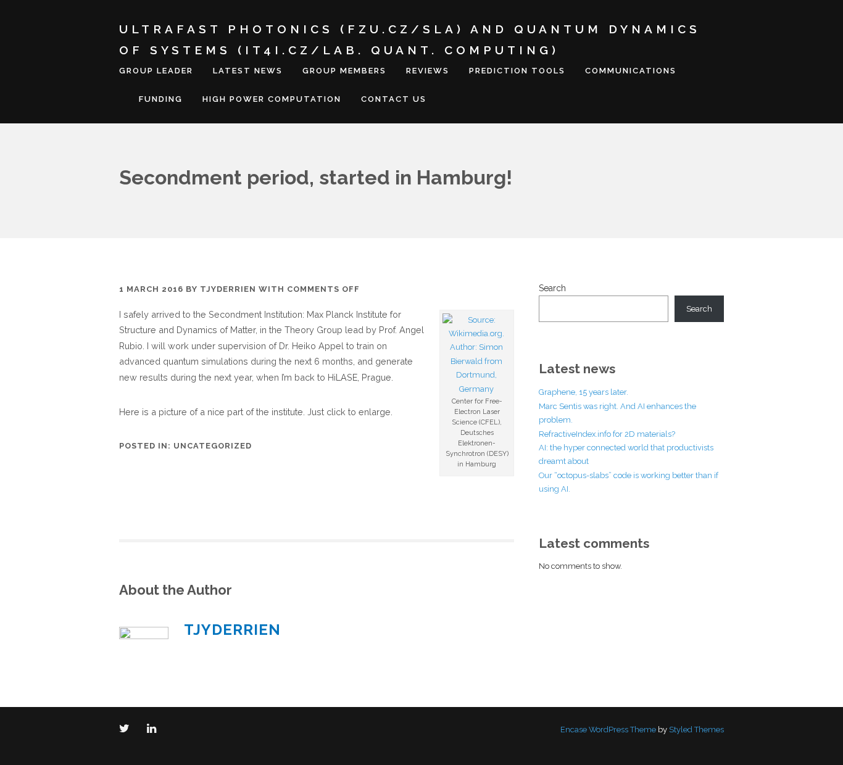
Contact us (393, 99)
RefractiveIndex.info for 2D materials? (607, 434)
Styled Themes (696, 729)
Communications (630, 70)
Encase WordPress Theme (608, 729)
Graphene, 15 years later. (583, 392)
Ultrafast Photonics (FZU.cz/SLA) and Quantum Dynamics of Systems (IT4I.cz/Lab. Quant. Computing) (409, 39)
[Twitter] (127, 729)
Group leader (156, 70)
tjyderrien (228, 289)
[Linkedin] (154, 729)
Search (552, 288)
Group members (344, 70)
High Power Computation (271, 99)
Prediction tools (517, 70)
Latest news (248, 70)
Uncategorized (212, 445)
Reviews (427, 70)
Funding (161, 99)
